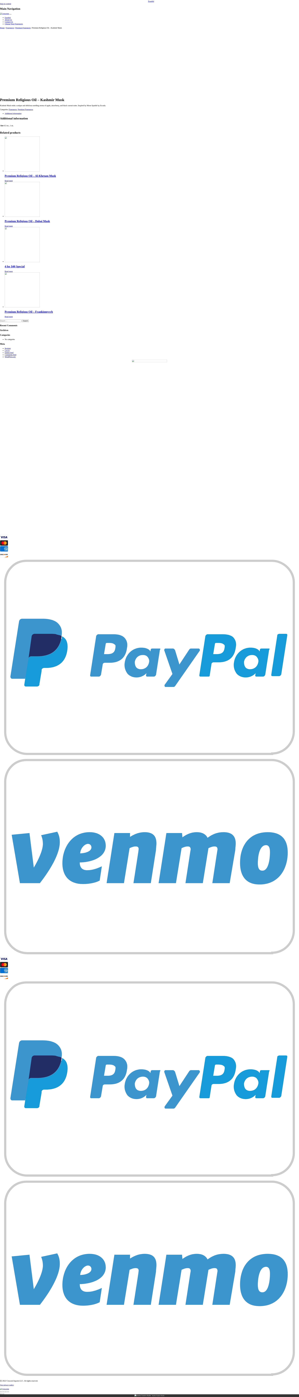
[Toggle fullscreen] (6, 1391)
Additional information (13, 113)
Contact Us (9, 22)
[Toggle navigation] (10, 14)
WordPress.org (10, 357)
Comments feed (10, 355)
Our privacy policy (7, 1385)
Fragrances (10, 28)
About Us (8, 20)
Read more (9, 181)
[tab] (152, 113)
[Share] (3, 1391)
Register (8, 348)
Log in (7, 351)
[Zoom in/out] (8, 1391)
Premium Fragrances (23, 28)
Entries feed (9, 353)
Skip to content (5, 4)
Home (2, 28)
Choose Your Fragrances (14, 24)
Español (151, 1)
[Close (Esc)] (1, 1391)
